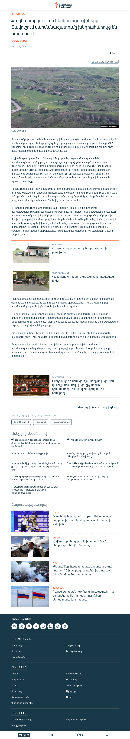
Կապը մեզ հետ (18, 725)
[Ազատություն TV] (53, 735)
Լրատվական (18, 657)
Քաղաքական (18, 679)
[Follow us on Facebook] (14, 626)
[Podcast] (58, 626)
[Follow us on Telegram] (36, 626)
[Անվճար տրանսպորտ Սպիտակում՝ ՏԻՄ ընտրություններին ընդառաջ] (30, 546)
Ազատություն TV (19, 645)
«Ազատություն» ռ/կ (21, 719)
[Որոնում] (107, 735)
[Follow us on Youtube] (29, 626)
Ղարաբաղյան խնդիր (21, 703)
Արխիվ (69, 697)
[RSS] (50, 626)
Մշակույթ (71, 691)
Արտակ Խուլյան (19, 40)
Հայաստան (18, 13)
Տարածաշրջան (74, 673)
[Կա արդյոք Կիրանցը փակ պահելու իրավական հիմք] (31, 281)
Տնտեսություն (18, 691)
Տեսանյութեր (17, 651)
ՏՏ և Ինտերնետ (74, 685)
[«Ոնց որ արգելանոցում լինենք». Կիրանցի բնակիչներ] (31, 252)
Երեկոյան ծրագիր (75, 651)
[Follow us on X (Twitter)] (22, 626)
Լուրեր (14, 673)
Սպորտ (56, 512)
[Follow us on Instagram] (43, 626)
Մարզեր (57, 537)
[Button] (114, 53)
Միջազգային (72, 679)
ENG (80, 734)
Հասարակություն (20, 697)
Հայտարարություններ (77, 719)
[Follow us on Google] (65, 626)
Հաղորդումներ (73, 645)
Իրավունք (58, 562)
